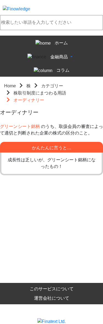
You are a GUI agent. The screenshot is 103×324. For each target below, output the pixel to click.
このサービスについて (52, 288)
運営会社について (51, 298)
